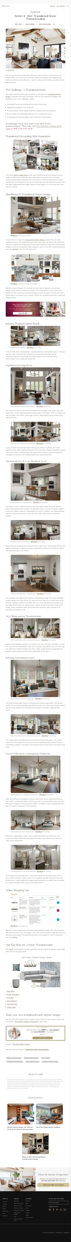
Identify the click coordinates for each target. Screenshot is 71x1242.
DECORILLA (10, 70)
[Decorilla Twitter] (61, 1210)
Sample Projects (17, 1205)
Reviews (4, 1206)
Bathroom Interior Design (14, 1058)
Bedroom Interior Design (31, 1058)
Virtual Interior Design (19, 1210)
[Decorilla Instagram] (50, 1210)
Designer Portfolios (18, 1208)
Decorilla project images (21, 1044)
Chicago (27, 1212)
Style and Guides (45, 24)
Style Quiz (16, 1201)
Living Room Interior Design (50, 1062)
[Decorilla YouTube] (64, 1210)
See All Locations (30, 1217)
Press (4, 1213)
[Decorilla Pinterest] (57, 1210)
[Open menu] (67, 6)
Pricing (52, 6)
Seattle (27, 1215)
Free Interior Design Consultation (26, 1022)
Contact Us (5, 1215)
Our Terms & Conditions (48, 1232)
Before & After (46, 1058)
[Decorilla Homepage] (8, 1232)
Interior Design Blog (18, 1203)
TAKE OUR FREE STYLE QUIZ (53, 1185)
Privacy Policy (59, 1232)
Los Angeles (28, 1205)
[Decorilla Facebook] (53, 1210)
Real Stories (30, 24)
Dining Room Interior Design (14, 1062)
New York (28, 1201)
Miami (27, 1203)
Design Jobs (5, 1211)
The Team (5, 1201)
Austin (27, 1208)
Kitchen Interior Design (32, 1062)
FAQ (15, 1216)
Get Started (61, 6)
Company (5, 1204)
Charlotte (28, 1210)
